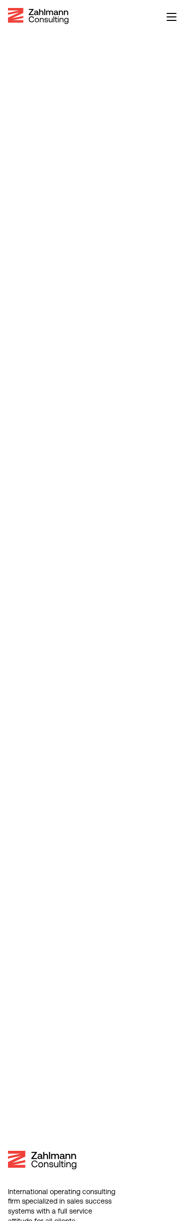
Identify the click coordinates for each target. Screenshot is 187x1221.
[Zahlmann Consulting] (38, 16)
